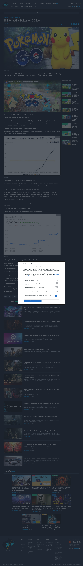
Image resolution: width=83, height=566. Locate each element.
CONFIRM (33, 300)
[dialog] (41, 283)
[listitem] (41, 280)
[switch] (56, 283)
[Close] (62, 264)
